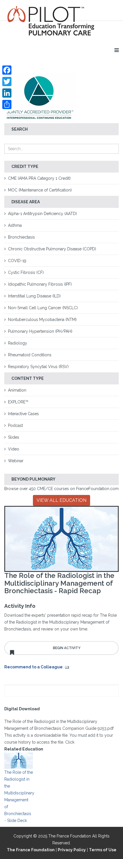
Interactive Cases (23, 413)
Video (13, 449)
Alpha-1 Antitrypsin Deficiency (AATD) (42, 213)
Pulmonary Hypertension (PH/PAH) (40, 331)
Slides (13, 437)
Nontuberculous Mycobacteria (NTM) (42, 319)
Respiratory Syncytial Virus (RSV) (38, 366)
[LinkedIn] (7, 93)
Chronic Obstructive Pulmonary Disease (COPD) (52, 249)
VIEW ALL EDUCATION (61, 500)
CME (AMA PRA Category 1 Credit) (39, 178)
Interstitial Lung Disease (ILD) (34, 296)
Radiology (17, 343)
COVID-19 (17, 260)
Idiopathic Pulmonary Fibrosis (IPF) (40, 284)
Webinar (15, 460)
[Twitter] (7, 81)
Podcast (15, 425)
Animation (17, 390)
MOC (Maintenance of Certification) (40, 190)
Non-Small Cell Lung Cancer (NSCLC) (43, 307)
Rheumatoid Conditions (29, 355)
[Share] (7, 104)
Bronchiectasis (21, 237)
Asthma (15, 225)
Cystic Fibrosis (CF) (26, 272)
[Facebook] (7, 70)
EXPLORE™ (18, 402)
